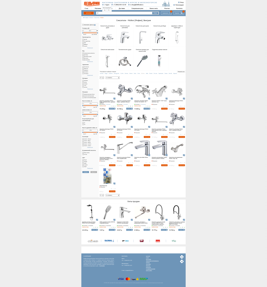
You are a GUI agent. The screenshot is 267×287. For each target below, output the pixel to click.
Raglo (106, 73)
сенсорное (86, 73)
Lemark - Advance (87, 138)
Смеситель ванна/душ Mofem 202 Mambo (106, 130)
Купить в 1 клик (103, 105)
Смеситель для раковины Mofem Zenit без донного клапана (159, 158)
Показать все (90, 47)
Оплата (148, 262)
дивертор (86, 68)
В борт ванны (86, 152)
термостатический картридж (90, 97)
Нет (109, 10)
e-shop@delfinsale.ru (136, 4)
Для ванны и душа (88, 56)
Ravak (150, 73)
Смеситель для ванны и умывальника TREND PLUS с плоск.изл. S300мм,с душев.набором (106, 158)
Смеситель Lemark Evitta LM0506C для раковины (122, 222)
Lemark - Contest (87, 145)
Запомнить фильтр (89, 24)
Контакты (179, 8)
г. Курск (106, 4)
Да (104, 10)
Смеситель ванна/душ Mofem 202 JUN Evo (176, 101)
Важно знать (154, 8)
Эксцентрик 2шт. (103, 185)
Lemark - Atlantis (87, 142)
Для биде (86, 54)
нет (84, 124)
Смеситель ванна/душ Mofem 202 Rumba (124, 130)
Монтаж (167, 8)
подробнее (102, 265)
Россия (155, 73)
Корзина (177, 13)
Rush (135, 73)
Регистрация (179, 5)
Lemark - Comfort (87, 143)
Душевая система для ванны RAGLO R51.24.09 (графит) (88, 222)
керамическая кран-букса (89, 94)
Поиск (155, 13)
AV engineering (87, 41)
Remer (131, 73)
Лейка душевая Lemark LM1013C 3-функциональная (107, 222)
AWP (85, 42)
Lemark (101, 73)
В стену (85, 154)
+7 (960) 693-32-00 (119, 4)
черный (85, 161)
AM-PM (85, 39)
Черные (175, 73)
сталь (85, 85)
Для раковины (87, 59)
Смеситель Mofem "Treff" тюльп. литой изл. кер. (159, 101)
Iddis (147, 73)
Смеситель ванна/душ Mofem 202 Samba (141, 130)
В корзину (111, 108)
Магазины (98, 8)
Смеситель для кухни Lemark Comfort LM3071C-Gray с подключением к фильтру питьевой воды (158, 223)
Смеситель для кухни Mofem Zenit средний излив (123, 158)
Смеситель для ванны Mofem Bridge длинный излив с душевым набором (107, 102)
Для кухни (86, 58)
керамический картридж (89, 95)
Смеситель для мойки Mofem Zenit (141, 158)
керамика (86, 80)
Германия (160, 73)
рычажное (86, 71)
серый (85, 166)
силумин (85, 83)
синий (85, 163)
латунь (85, 82)
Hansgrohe (116, 73)
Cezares (85, 46)
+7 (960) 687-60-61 (128, 265)
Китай (170, 73)
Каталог (88, 13)
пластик (85, 87)
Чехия (165, 73)
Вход (182, 2)
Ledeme (111, 73)
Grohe (121, 73)
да (84, 122)
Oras (138, 73)
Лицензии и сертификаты (152, 261)
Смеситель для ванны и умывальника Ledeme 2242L (141, 222)
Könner (126, 73)
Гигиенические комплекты (89, 53)
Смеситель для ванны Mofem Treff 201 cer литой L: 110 (141, 101)
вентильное (86, 66)
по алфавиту (109, 77)
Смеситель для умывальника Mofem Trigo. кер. (175, 158)
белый (85, 159)
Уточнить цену (164, 108)
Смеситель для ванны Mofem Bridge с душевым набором (124, 101)
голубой (85, 164)
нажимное (86, 70)
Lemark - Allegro (87, 140)
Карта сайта (149, 270)
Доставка (122, 8)
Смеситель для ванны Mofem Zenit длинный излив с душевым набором (159, 130)
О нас (147, 257)
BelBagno (86, 44)
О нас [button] (86, 8)
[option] (90, 217)
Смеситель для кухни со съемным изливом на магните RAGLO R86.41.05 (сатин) (177, 223)
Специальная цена (137, 8)
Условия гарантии (150, 269)
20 (100, 77)
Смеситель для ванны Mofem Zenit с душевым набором (176, 130)
